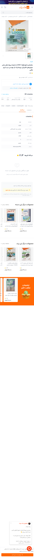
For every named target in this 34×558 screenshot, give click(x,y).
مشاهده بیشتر (5, 204)
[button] (2, 219)
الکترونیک (8, 105)
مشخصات (29, 110)
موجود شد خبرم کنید (16, 555)
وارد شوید (7, 190)
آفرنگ (31, 61)
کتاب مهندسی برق (23, 77)
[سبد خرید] (5, 7)
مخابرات (13, 105)
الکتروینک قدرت (20, 105)
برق (26, 105)
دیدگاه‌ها (22, 110)
